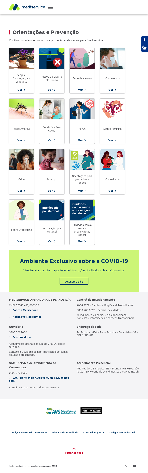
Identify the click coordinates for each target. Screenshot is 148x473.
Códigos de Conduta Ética (123, 432)
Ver (19, 89)
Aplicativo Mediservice (26, 316)
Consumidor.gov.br (93, 432)
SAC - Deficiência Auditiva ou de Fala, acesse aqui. (39, 379)
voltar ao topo (74, 452)
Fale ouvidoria (21, 337)
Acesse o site (74, 281)
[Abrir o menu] (50, 7)
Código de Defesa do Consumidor (29, 432)
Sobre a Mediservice (25, 310)
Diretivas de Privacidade (65, 432)
